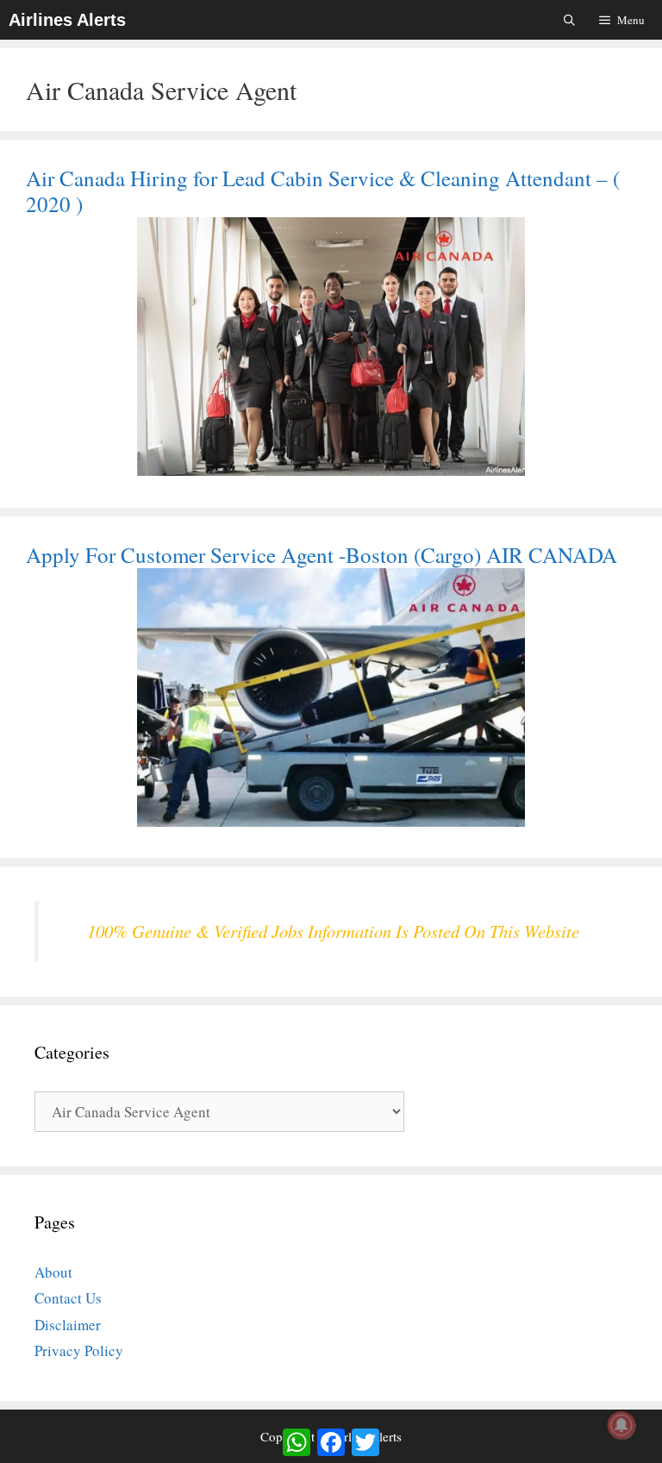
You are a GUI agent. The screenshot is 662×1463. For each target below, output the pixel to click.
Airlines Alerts (67, 19)
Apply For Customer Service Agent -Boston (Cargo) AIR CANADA (321, 555)
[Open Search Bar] (570, 20)
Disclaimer (67, 1325)
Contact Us (68, 1298)
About (53, 1272)
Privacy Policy (78, 1350)
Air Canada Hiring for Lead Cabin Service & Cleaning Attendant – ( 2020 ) (323, 191)
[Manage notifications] (621, 1425)
